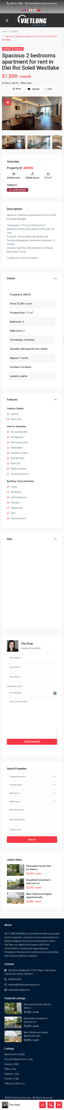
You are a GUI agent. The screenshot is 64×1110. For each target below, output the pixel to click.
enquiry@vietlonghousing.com (42, 3)
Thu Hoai (27, 643)
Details (11, 278)
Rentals (7, 49)
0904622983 (14, 979)
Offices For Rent (12, 1083)
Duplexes (9, 1074)
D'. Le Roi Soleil (17, 190)
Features (12, 399)
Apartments (10, 1054)
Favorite (36, 89)
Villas (7, 1069)
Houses (8, 1064)
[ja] (30, 9)
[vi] (38, 9)
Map (9, 539)
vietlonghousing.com (19, 990)
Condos (14, 31)
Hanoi (7, 83)
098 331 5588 (16, 3)
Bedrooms (15, 793)
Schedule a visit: (14, 686)
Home (4, 31)
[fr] (26, 9)
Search (32, 839)
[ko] (34, 9)
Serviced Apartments (15, 1059)
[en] (22, 9)
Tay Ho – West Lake (21, 83)
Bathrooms (15, 801)
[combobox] (32, 776)
